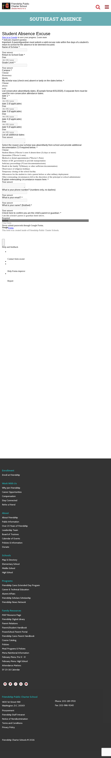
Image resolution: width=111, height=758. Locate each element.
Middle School (8, 568)
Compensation (9, 496)
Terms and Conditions (12, 723)
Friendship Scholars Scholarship (16, 598)
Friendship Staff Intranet (13, 714)
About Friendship (10, 517)
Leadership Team (10, 530)
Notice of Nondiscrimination (15, 719)
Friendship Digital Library (13, 619)
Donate (5, 547)
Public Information (10, 521)
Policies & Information (12, 542)
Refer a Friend (8, 504)
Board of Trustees (10, 534)
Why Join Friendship (11, 488)
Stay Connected (9, 500)
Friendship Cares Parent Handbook (18, 636)
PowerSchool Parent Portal (14, 632)
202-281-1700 (69, 701)
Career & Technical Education (15, 589)
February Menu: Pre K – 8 (13, 657)
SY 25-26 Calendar (11, 669)
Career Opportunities (12, 492)
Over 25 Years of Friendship (15, 526)
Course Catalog (9, 640)
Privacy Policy (8, 727)
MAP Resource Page (11, 615)
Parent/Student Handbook (14, 627)
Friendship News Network (14, 602)
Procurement (8, 710)
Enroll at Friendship (11, 475)
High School (7, 572)
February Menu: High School (15, 661)
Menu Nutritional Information (15, 653)
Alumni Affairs (8, 593)
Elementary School (11, 564)
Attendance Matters (11, 665)
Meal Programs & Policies (13, 648)
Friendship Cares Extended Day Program (21, 585)
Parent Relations (10, 623)
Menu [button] (107, 6)
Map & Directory (9, 560)
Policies (5, 644)
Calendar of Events (11, 538)
